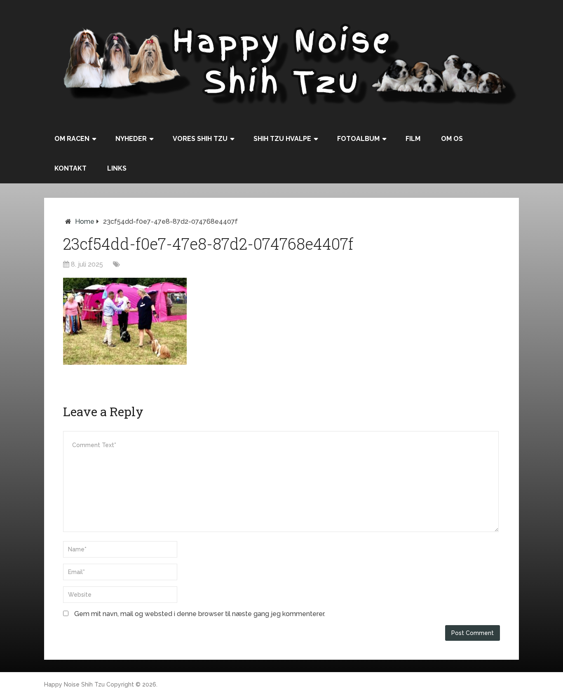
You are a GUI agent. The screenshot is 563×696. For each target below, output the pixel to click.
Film (413, 139)
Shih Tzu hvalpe (282, 139)
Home (84, 221)
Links (117, 168)
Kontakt (70, 168)
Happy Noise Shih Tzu (74, 684)
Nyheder (131, 139)
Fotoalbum (358, 139)
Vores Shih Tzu (200, 139)
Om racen (71, 139)
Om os (452, 139)
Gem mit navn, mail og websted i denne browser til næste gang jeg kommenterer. (199, 614)
